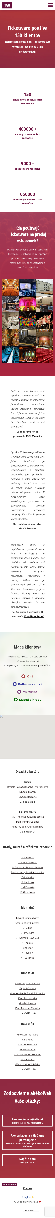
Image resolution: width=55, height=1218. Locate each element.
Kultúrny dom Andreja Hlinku (27, 826)
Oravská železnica (27, 862)
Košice (29, 942)
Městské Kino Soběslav (27, 1064)
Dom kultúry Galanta (27, 821)
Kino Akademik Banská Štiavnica (27, 993)
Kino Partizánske (27, 998)
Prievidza (29, 933)
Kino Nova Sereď (34, 616)
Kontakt (27, 1188)
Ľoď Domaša (27, 887)
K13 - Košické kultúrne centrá (27, 816)
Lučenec (29, 957)
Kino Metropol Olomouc (27, 1054)
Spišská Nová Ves (29, 937)
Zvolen (29, 952)
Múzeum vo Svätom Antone (27, 867)
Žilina (29, 928)
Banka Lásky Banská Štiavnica (27, 872)
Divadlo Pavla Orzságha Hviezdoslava (27, 787)
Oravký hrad (27, 857)
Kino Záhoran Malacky (27, 1008)
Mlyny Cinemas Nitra (27, 918)
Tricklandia (27, 877)
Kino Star (27, 947)
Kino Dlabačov (27, 1049)
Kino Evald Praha (27, 1044)
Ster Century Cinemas (27, 923)
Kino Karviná (27, 1059)
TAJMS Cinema (28, 988)
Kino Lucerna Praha (27, 1034)
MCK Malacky (34, 436)
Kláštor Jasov (27, 892)
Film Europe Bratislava (27, 983)
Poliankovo (27, 882)
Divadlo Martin (27, 791)
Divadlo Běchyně (27, 796)
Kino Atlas (27, 1039)
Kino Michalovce (27, 1003)
